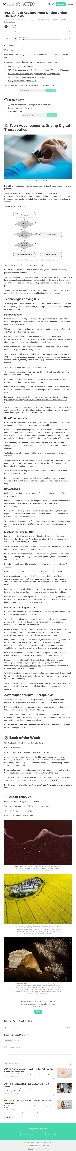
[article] (38, 1074)
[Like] (6, 31)
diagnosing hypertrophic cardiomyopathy (32, 663)
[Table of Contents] (2, 575)
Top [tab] (6, 1064)
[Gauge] (69, 38)
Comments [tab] (8, 1041)
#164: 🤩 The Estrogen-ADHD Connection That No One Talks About (27, 1102)
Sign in (70, 4)
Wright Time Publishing (22, 1021)
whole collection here (25, 815)
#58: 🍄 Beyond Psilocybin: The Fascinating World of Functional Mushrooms (39, 70)
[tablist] (12, 1041)
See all (8, 1117)
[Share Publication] (53, 4)
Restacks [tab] (16, 1041)
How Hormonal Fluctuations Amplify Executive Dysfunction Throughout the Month (28, 1106)
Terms (41, 1142)
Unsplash (46, 181)
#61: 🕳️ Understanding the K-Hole (22, 81)
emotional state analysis (30, 666)
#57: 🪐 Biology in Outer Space (20, 67)
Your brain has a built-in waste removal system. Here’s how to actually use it (28, 1074)
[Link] (1, 99)
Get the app (45, 1145)
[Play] (15, 38)
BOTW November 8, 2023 (36, 780)
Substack (30, 1149)
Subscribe (60, 4)
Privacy (37, 1142)
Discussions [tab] (18, 1064)
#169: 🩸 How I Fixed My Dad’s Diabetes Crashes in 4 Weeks (26, 1085)
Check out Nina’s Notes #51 (32, 265)
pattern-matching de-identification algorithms (40, 460)
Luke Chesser (37, 181)
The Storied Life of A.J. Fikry (16, 743)
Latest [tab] (11, 1064)
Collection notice (48, 1142)
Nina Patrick (12, 25)
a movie (62, 785)
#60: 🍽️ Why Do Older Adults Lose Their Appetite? (29, 77)
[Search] (49, 4)
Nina (6, 50)
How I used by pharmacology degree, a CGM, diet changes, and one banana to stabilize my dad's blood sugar (29, 1090)
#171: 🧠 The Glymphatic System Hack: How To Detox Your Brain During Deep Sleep (29, 1070)
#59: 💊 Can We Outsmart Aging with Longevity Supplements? (34, 74)
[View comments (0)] (10, 31)
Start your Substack (34, 1145)
